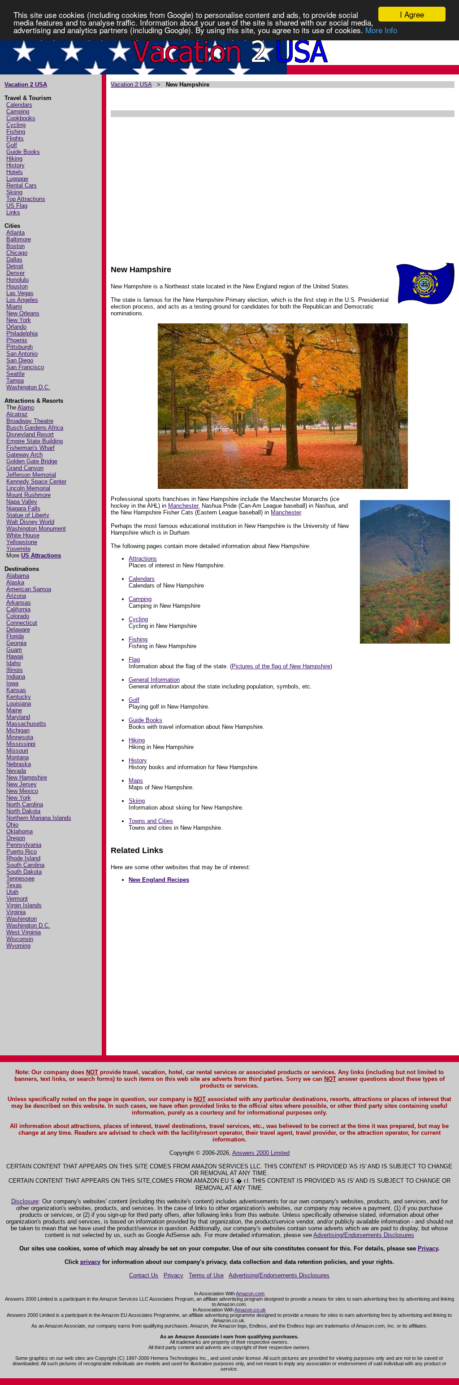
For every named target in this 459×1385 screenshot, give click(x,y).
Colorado (17, 616)
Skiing (14, 192)
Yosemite (18, 548)
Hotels (14, 172)
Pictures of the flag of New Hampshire (281, 666)
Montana (17, 757)
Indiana (15, 676)
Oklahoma (19, 831)
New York (18, 320)
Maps (136, 780)
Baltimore (18, 239)
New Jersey (21, 784)
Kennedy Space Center (36, 481)
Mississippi (20, 743)
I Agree (412, 14)
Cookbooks (20, 118)
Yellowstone (21, 542)
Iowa (12, 683)
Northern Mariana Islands (38, 817)
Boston (15, 246)
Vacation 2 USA (25, 84)
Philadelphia (22, 333)
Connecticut (21, 622)
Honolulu (17, 279)
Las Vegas (20, 293)
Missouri (17, 750)
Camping (17, 111)
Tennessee (20, 878)
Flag (134, 659)
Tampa (15, 380)
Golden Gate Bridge (31, 461)
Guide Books (23, 151)
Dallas (14, 259)
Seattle (15, 373)
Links (13, 212)
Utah (12, 891)
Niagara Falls (23, 508)
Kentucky (18, 696)
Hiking (14, 158)
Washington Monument (36, 528)
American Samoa (28, 589)
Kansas (16, 690)
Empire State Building (34, 441)
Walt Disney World (30, 521)
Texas (14, 885)
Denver (15, 273)
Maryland (18, 717)
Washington (21, 918)
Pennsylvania (23, 844)
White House (22, 535)
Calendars (19, 104)
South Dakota (24, 871)
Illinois (14, 669)
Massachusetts (26, 723)
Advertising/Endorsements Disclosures (363, 1235)
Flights (15, 138)
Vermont (17, 898)
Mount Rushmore (28, 495)
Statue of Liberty (27, 515)
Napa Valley (21, 501)
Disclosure (25, 1201)
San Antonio (22, 353)
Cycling (16, 125)
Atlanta (15, 232)
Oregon (15, 838)
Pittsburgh (19, 347)
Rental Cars (21, 185)
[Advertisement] (282, 186)
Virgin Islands (24, 905)
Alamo (25, 407)
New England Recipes (159, 879)
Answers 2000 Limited (261, 1153)
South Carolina (25, 865)
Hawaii (14, 656)
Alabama (17, 575)
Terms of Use (206, 1275)
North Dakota (23, 811)
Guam (14, 649)
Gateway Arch (24, 454)
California (18, 609)
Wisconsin (19, 939)
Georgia (16, 643)
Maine (14, 710)
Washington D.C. (28, 387)
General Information (154, 679)
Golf (11, 145)
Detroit (14, 266)
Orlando (16, 326)
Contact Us (143, 1275)
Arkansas (18, 602)
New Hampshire (26, 777)
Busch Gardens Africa (34, 427)
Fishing (15, 131)
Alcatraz (17, 414)
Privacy (428, 1248)
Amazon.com (250, 1293)
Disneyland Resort (30, 434)
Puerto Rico (21, 851)
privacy (90, 1262)
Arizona (16, 595)
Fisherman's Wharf (30, 447)
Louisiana (18, 703)
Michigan (18, 730)
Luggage (17, 178)
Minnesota (19, 737)
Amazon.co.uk (250, 1309)
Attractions (143, 558)
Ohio (12, 824)
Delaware (18, 629)
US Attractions (41, 555)
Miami (14, 306)
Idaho (13, 663)
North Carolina (24, 804)
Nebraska (18, 764)
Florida (15, 636)
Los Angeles (22, 299)
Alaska (15, 582)
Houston (17, 286)
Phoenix (16, 340)
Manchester (183, 505)
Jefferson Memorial (31, 474)
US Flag (16, 205)
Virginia (16, 912)
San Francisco (25, 367)
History (15, 165)
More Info (381, 29)
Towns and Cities (151, 821)
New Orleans (22, 313)
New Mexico (22, 791)
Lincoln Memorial (28, 488)
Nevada (16, 770)
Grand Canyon (24, 468)
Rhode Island (23, 858)
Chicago (16, 252)
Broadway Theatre (29, 421)
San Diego (19, 360)
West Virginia (23, 932)
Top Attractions (25, 199)
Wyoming (18, 945)
